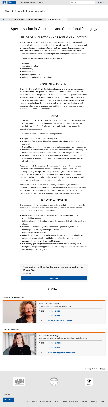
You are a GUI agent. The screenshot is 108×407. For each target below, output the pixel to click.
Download (54, 278)
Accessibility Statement (89, 401)
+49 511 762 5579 (54, 316)
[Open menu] (103, 11)
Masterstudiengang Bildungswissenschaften (25, 11)
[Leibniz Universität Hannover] (9, 2)
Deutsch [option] (102, 2)
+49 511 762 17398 (54, 343)
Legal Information (60, 401)
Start (94, 2)
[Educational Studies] (3, 19)
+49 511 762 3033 (54, 311)
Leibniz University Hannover (41, 401)
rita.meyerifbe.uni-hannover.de (60, 321)
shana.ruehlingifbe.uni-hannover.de (61, 353)
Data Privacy (73, 401)
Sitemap (102, 401)
